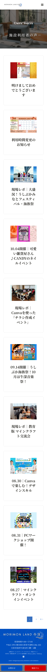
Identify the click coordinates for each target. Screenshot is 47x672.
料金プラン (34, 652)
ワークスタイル (26, 652)
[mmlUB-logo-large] (13, 4)
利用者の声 (13, 653)
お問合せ (11, 652)
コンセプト (18, 652)
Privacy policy (32, 653)
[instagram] (23, 657)
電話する (35, 668)
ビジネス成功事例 (22, 653)
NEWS (7, 653)
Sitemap (39, 653)
